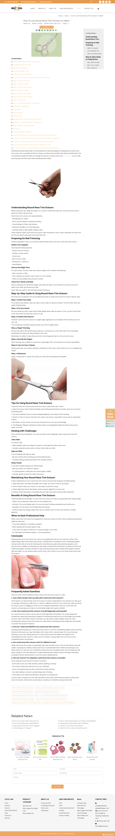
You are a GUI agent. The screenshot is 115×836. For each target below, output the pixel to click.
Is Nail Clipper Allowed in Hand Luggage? (26, 726)
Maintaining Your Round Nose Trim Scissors (27, 119)
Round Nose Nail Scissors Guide (23, 699)
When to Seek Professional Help (23, 125)
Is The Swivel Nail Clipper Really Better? (25, 723)
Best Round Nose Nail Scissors (22, 691)
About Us (7, 808)
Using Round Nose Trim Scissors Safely (25, 695)
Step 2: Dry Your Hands (20, 84)
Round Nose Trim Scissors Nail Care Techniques (59, 703)
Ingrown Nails (17, 113)
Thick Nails (16, 109)
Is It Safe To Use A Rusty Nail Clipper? (70, 726)
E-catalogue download (47, 805)
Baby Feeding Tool (28, 813)
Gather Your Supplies (20, 68)
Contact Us (8, 815)
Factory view (44, 808)
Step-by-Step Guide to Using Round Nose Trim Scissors (31, 77)
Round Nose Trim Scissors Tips (22, 688)
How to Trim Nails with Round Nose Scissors (51, 699)
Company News (82, 803)
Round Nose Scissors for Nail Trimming (54, 695)
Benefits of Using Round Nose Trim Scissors (27, 122)
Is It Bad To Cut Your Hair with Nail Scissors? (72, 728)
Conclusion (16, 129)
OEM (60, 803)
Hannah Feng (110, 421)
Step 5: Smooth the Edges (22, 93)
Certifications (44, 810)
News (6, 813)
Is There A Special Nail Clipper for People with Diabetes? (77, 721)
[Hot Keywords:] (91, 1)
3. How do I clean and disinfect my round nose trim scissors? (33, 141)
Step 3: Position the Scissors (22, 87)
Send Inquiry (57, 786)
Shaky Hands (17, 116)
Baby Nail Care (27, 806)
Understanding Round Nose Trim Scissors (26, 61)
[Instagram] (109, 2)
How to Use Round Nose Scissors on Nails (50, 688)
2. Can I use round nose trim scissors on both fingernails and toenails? (36, 138)
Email (109, 423)
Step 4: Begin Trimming (21, 90)
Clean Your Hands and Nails (22, 74)
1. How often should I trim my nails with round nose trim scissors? (35, 135)
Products (7, 805)
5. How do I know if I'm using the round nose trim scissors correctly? (36, 148)
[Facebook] (100, 2)
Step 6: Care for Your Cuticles (23, 97)
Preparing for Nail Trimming (22, 65)
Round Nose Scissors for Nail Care (47, 691)
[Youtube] (103, 2)
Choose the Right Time (20, 71)
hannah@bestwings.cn (29, 2)
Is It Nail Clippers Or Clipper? (21, 728)
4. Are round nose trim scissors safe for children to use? (31, 145)
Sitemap (7, 818)
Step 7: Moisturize (19, 100)
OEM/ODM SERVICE (11, 810)
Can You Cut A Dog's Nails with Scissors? (25, 721)
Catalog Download (45, 2)
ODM (60, 805)
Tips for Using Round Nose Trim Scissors (26, 103)
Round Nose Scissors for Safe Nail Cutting (26, 703)
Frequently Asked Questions (22, 132)
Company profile (46, 803)
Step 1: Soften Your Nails (21, 81)
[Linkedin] (106, 2)
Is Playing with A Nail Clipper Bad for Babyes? (73, 723)
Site (68, 23)
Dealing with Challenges (21, 106)
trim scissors (67, 156)
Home (6, 803)
